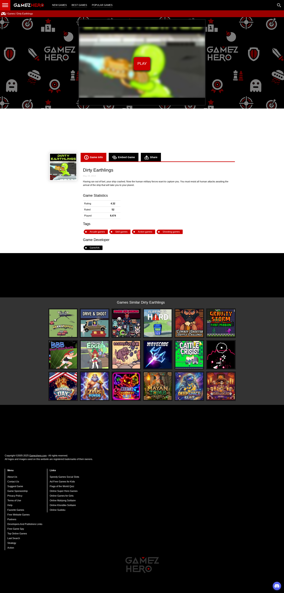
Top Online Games (17, 533)
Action (10, 547)
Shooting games (171, 231)
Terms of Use (14, 500)
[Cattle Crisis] (189, 354)
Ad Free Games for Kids (62, 481)
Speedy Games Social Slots (64, 477)
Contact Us (13, 481)
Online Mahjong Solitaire (63, 500)
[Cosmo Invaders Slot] (126, 386)
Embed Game (126, 157)
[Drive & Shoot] (94, 323)
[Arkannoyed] (63, 323)
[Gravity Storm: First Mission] (220, 323)
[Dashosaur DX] (126, 354)
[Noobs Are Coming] (126, 323)
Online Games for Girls (62, 496)
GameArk (95, 247)
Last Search (13, 538)
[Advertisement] (142, 130)
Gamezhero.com (38, 455)
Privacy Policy (14, 496)
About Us (12, 477)
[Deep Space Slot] (189, 386)
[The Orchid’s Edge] (94, 354)
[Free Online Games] (3, 14)
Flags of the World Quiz (62, 486)
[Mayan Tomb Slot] (157, 386)
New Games (59, 5)
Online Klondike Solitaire (63, 505)
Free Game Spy (15, 529)
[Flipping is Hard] (157, 323)
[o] (220, 354)
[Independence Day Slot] (63, 386)
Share (153, 157)
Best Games (79, 5)
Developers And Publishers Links (24, 524)
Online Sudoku (57, 510)
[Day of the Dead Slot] (220, 386)
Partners (11, 519)
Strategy (11, 543)
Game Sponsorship (17, 491)
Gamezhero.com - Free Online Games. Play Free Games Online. (28, 5)
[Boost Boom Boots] (63, 354)
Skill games (121, 231)
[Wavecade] (157, 354)
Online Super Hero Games (64, 491)
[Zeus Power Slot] (94, 386)
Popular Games (102, 5)
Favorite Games (15, 510)
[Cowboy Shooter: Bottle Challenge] (189, 323)
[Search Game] (279, 6)
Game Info (96, 157)
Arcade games (97, 231)
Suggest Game (15, 486)
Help (9, 505)
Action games (145, 231)
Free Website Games (18, 514)
